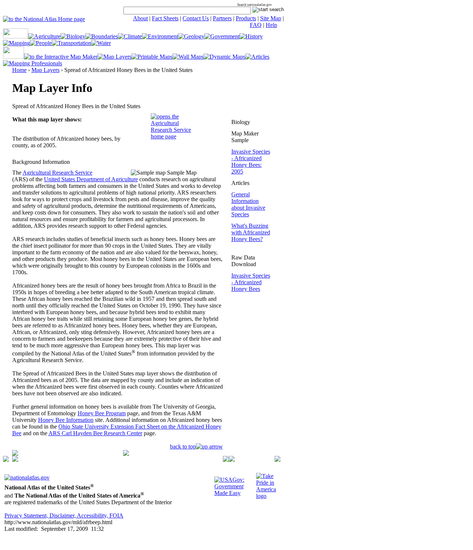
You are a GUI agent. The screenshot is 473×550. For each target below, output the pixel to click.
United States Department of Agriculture (91, 179)
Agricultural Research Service (57, 172)
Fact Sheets (165, 18)
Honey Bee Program (102, 413)
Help (271, 25)
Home (19, 70)
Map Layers (45, 70)
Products (246, 18)
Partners (222, 18)
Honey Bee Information (65, 420)
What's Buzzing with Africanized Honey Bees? (250, 232)
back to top (183, 446)
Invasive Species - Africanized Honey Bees (250, 282)
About (140, 18)
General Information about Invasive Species (248, 204)
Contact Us (196, 18)
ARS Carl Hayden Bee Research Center (95, 433)
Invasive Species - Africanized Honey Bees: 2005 (250, 161)
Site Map (270, 18)
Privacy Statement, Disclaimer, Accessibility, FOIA (63, 515)
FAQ (256, 25)
